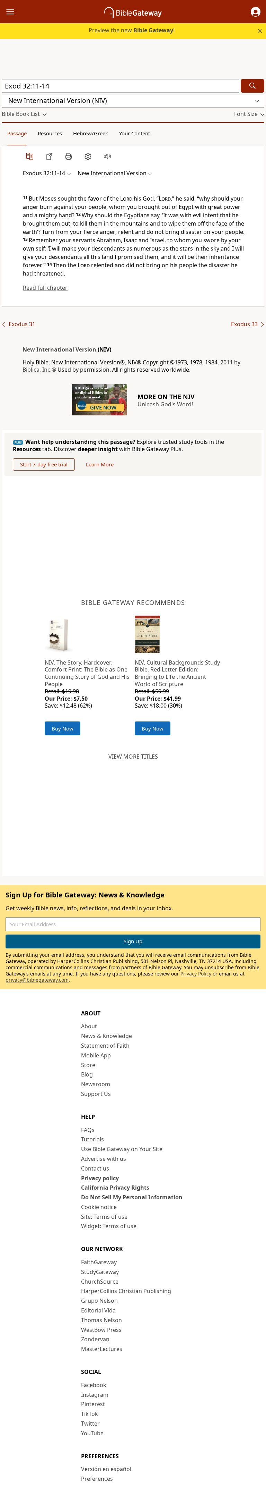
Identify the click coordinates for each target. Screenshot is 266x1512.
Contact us (95, 1168)
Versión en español (106, 1469)
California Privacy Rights (115, 1187)
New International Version (59, 349)
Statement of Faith (105, 1045)
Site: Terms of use (104, 1216)
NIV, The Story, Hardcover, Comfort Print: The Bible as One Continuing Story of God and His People (87, 673)
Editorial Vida (98, 1310)
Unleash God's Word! (165, 404)
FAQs (88, 1130)
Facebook (93, 1385)
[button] (255, 12)
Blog (87, 1074)
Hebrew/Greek (90, 133)
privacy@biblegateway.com (37, 980)
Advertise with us (103, 1159)
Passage (17, 133)
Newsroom (95, 1084)
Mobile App (96, 1055)
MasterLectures (101, 1349)
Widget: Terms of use (108, 1226)
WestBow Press (101, 1330)
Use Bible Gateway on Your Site (121, 1149)
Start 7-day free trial (44, 464)
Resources (50, 133)
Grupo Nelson (99, 1300)
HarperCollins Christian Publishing (126, 1291)
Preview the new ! (132, 30)
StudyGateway (100, 1272)
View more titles (133, 756)
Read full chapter (45, 288)
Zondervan (95, 1339)
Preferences (97, 1479)
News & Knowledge (106, 1036)
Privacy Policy (195, 973)
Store (88, 1065)
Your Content (134, 133)
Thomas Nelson (101, 1320)
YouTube (92, 1433)
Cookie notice (99, 1207)
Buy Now (62, 728)
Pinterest (93, 1404)
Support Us (96, 1094)
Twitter (90, 1423)
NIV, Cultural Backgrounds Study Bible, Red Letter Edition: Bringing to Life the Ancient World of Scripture (177, 673)
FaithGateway (99, 1262)
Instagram (94, 1395)
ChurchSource (99, 1281)
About (89, 1026)
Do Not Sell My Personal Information (132, 1197)
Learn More (100, 464)
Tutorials (92, 1139)
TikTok (89, 1414)
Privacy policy (100, 1178)
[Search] (252, 86)
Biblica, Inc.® (39, 369)
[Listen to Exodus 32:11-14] (107, 156)
